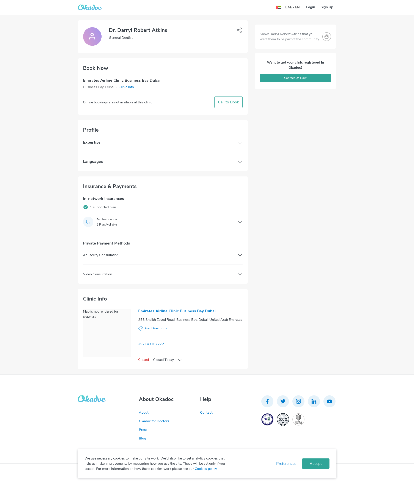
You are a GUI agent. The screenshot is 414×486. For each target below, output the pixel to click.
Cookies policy (206, 468)
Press (143, 429)
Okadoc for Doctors (154, 421)
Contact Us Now (295, 78)
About (144, 412)
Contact (206, 412)
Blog (142, 438)
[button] (126, 87)
